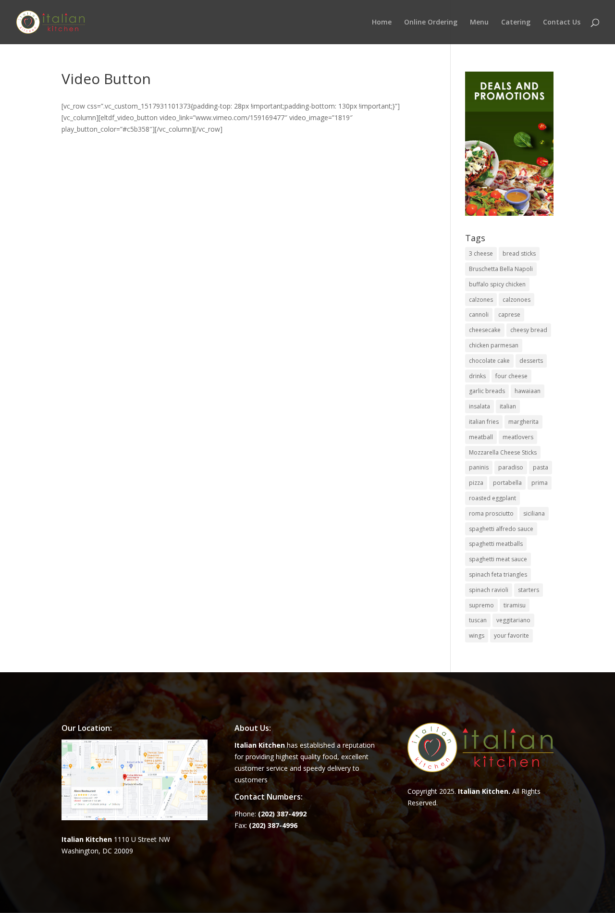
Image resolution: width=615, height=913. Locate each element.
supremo (481, 605)
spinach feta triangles (498, 574)
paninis (479, 467)
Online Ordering (430, 22)
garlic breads (487, 391)
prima (539, 483)
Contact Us (561, 22)
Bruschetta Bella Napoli (501, 269)
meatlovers (518, 437)
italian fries (484, 422)
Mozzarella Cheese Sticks (503, 452)
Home (382, 22)
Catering (515, 22)
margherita (523, 422)
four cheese (511, 376)
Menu (479, 22)
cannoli (479, 314)
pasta (540, 467)
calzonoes (516, 300)
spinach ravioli (488, 590)
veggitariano (513, 620)
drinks (477, 376)
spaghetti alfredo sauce (501, 529)
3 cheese (481, 253)
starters (528, 590)
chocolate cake (489, 361)
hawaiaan (528, 391)
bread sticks (519, 253)
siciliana (534, 513)
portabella (507, 483)
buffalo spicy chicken (497, 284)
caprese (509, 314)
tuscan (478, 620)
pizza (476, 483)
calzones (481, 300)
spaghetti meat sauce (498, 559)
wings (476, 635)
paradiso (510, 467)
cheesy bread (528, 330)
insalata (479, 406)
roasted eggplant (492, 498)
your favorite (511, 635)
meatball (481, 437)
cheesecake (485, 330)
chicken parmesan (493, 345)
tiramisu (515, 605)
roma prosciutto (491, 513)
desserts (531, 361)
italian (508, 406)
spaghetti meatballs (496, 544)
